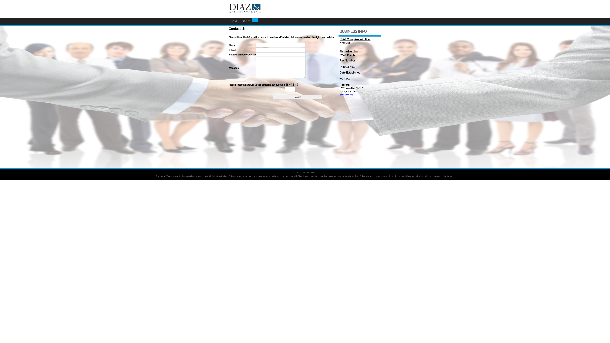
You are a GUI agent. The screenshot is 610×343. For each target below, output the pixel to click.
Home (234, 21)
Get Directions (346, 94)
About (246, 21)
